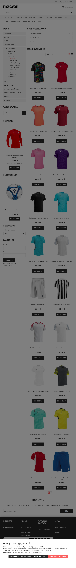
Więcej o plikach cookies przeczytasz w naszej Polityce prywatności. (22, 552)
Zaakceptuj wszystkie (58, 556)
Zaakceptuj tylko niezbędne (20, 556)
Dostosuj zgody (40, 556)
